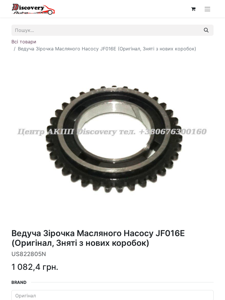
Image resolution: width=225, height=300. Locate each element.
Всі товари (23, 42)
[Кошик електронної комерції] (193, 9)
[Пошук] (206, 30)
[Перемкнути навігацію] (207, 8)
